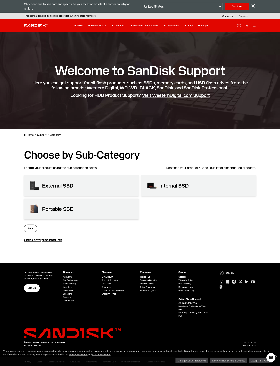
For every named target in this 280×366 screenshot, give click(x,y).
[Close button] (253, 6)
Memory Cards (98, 25)
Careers (67, 297)
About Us (67, 276)
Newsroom (68, 290)
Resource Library (186, 287)
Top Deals (106, 283)
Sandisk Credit (147, 283)
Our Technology (70, 280)
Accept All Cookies (260, 360)
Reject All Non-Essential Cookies (228, 360)
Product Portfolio (110, 280)
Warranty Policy (185, 280)
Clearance (106, 287)
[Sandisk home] (35, 25)
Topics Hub (145, 276)
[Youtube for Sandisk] (253, 282)
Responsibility (69, 283)
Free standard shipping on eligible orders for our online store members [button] (60, 15)
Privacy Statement (78, 354)
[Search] (254, 25)
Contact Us (68, 300)
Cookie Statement (101, 354)
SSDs (80, 25)
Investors (67, 287)
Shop (190, 25)
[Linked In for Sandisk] (246, 282)
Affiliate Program (148, 290)
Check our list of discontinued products (227, 168)
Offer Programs (147, 287)
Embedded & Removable (145, 25)
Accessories (173, 25)
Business (243, 16)
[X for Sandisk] (240, 282)
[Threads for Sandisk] (221, 287)
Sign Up (32, 287)
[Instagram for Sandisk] (221, 282)
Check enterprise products (43, 240)
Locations (67, 293)
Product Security (186, 290)
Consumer (227, 16)
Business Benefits (148, 280)
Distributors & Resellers (113, 290)
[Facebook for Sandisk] (227, 282)
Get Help (182, 276)
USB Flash (120, 25)
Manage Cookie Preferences (192, 360)
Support (205, 25)
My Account (107, 276)
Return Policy (184, 283)
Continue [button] (237, 6)
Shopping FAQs (109, 293)
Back (30, 228)
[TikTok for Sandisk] (234, 282)
